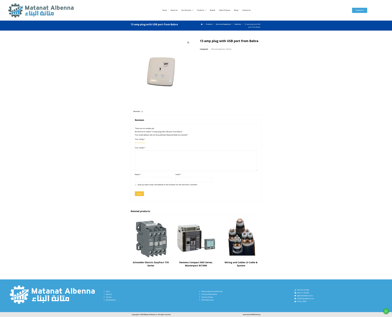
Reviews (138, 111)
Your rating (140, 139)
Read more (151, 256)
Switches (229, 49)
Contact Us (246, 10)
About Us (174, 10)
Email (178, 174)
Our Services (186, 10)
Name (138, 174)
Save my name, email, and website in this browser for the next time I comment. (167, 185)
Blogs (236, 10)
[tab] (138, 111)
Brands (212, 10)
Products (200, 10)
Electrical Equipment (218, 49)
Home (164, 10)
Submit (139, 194)
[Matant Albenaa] (202, 24)
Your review (140, 148)
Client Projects (224, 10)
